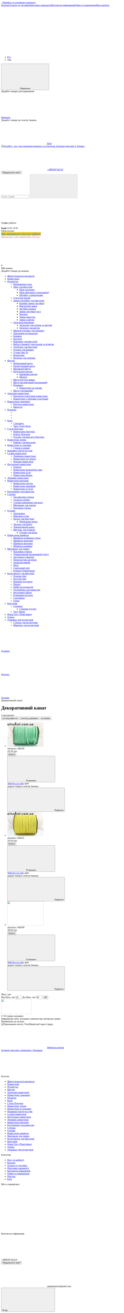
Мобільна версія (55, 1047)
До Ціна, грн (29, 997)
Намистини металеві (18, 480)
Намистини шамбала (18, 535)
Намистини (13, 279)
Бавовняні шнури (28, 374)
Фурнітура (12, 281)
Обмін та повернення (85, 5)
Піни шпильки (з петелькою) (34, 292)
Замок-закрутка (27, 317)
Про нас (100, 5)
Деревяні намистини (18, 478)
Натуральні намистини (19, 464)
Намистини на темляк (30, 388)
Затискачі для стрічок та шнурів (35, 325)
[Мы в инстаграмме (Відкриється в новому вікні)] (69, 52)
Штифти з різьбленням (31, 295)
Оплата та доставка (19, 5)
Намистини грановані (18, 401)
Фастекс (23, 314)
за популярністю (10, 718)
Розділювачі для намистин (20, 491)
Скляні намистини (16, 453)
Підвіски (11, 409)
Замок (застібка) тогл (30, 311)
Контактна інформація (62, 5)
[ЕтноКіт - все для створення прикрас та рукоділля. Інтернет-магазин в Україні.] (16, 1013)
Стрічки (11, 494)
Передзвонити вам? (11, 172)
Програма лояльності (40, 5)
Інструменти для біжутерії (20, 573)
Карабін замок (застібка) (31, 303)
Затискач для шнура (29, 328)
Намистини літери (16, 439)
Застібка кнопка (27, 309)
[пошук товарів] (54, 186)
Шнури (11, 360)
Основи (11, 510)
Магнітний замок (28, 306)
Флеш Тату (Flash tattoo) (19, 614)
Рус (9, 57)
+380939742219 (55, 169)
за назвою (45, 718)
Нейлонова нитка (28, 521)
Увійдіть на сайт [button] (15, 783)
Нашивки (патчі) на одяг (20, 450)
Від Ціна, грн (8, 997)
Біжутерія (12, 603)
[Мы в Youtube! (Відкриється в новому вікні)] (24, 52)
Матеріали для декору (18, 549)
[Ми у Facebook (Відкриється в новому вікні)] (69, 28)
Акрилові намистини (18, 393)
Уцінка (10, 617)
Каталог (5, 5)
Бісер (10, 420)
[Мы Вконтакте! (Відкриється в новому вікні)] (24, 28)
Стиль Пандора (15, 429)
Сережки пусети (27, 609)
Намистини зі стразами (19, 445)
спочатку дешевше (29, 718)
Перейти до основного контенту (19, 2)
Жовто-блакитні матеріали (20, 276)
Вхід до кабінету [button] (15, 1160)
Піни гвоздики (27, 289)
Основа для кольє (28, 532)
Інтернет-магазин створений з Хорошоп (21, 1050)
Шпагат (23, 377)
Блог (107, 5)
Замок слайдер (26, 319)
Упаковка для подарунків (20, 620)
